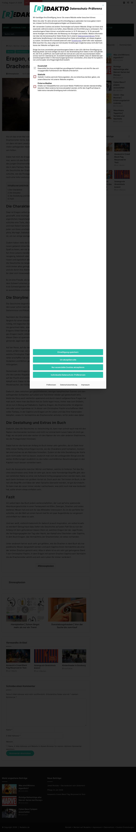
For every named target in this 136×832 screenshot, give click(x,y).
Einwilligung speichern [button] (68, 352)
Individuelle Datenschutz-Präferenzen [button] (68, 375)
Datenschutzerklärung (86, 36)
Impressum (85, 385)
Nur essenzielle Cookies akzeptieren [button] (68, 367)
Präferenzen (51, 385)
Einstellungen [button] (77, 41)
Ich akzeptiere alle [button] (68, 360)
